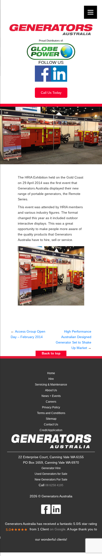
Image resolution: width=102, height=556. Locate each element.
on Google (51, 529)
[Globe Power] (51, 51)
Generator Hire (51, 468)
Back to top (51, 353)
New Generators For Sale (51, 479)
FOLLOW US (51, 62)
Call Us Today (51, 92)
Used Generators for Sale (51, 474)
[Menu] (90, 12)
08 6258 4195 (54, 485)
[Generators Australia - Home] (51, 30)
